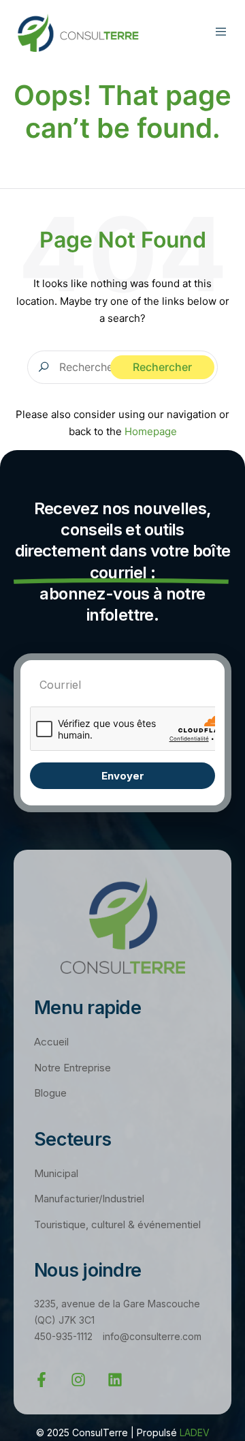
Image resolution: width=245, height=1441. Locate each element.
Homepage (151, 431)
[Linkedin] (115, 1379)
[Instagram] (78, 1379)
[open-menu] (222, 34)
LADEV (195, 1432)
